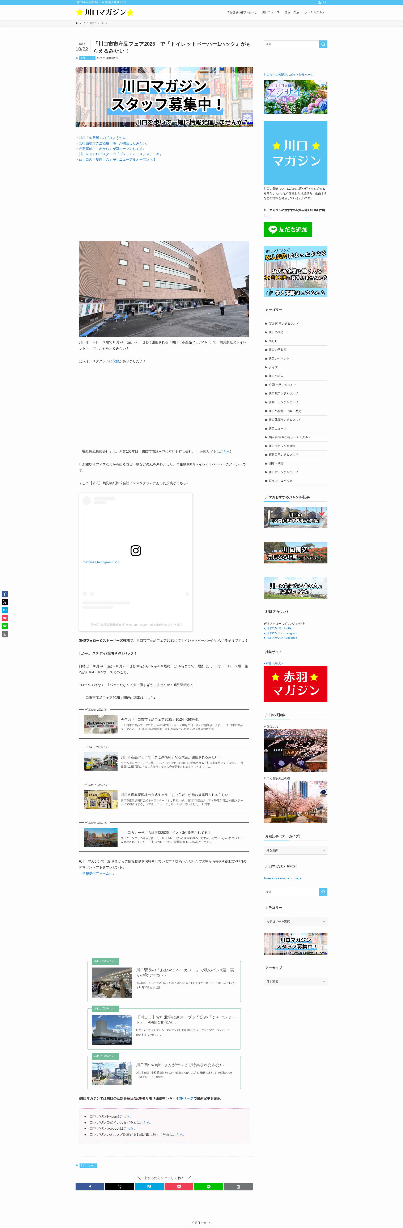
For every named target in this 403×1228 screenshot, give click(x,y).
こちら (225, 451)
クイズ (273, 367)
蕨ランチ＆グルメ (280, 480)
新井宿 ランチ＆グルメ (284, 323)
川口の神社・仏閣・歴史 (285, 411)
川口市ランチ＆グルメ (283, 472)
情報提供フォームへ (97, 873)
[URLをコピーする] (238, 1186)
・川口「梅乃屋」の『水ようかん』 (102, 138)
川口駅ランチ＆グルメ (283, 393)
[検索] (324, 2)
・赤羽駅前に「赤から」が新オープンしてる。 (111, 149)
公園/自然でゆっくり (282, 384)
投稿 (116, 361)
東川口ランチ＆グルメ (283, 454)
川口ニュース (87, 58)
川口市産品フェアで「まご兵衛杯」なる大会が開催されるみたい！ (171, 757)
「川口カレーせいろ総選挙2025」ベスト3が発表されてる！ (166, 832)
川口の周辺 (276, 332)
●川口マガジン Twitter (278, 628)
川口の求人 (276, 376)
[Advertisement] (164, 198)
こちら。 (126, 1116)
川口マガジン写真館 (282, 446)
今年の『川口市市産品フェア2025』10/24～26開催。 (161, 719)
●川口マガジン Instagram (280, 633)
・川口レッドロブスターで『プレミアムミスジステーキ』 (119, 154)
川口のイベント (279, 358)
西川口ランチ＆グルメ (283, 402)
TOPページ (185, 1098)
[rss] (319, 2)
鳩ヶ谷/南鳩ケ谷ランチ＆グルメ (290, 437)
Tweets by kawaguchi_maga (282, 878)
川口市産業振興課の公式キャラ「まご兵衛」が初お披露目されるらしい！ (176, 795)
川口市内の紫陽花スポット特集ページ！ (290, 74)
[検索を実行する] (323, 44)
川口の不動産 (278, 349)
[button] (90, 1186)
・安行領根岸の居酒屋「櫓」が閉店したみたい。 (112, 143)
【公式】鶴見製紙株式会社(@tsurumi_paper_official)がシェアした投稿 (135, 624)
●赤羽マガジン (273, 663)
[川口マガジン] (105, 12)
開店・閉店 (276, 463)
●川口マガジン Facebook (280, 637)
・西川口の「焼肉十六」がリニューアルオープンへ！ (116, 159)
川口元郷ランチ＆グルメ (285, 419)
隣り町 (273, 341)
